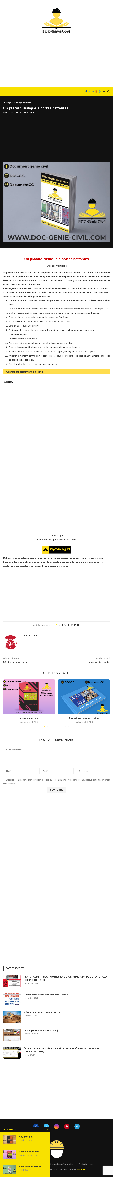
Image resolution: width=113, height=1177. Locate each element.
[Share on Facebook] (62, 625)
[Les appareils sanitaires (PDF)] (12, 1035)
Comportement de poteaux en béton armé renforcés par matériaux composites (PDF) (61, 1050)
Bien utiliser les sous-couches (84, 718)
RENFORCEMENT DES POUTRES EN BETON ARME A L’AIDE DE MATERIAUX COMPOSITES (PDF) (65, 978)
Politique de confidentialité (60, 1164)
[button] (7, 703)
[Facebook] (86, 91)
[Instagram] (93, 91)
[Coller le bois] (9, 1139)
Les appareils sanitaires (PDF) (41, 1030)
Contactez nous (86, 1164)
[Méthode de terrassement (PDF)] (12, 1017)
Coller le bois (26, 1136)
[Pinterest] (96, 91)
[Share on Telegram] (75, 625)
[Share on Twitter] (65, 625)
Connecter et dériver (30, 1166)
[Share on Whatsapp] (72, 625)
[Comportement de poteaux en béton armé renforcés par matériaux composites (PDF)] (12, 1053)
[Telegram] (100, 91)
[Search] (108, 91)
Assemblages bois (29, 718)
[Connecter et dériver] (9, 1169)
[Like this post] (59, 625)
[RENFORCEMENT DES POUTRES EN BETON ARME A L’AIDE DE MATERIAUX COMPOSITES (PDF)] (12, 981)
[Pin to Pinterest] (69, 625)
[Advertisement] (56, 60)
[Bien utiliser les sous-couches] (84, 696)
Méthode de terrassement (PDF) (42, 1012)
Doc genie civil (12, 112)
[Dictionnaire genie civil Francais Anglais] (12, 999)
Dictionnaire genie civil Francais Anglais (46, 994)
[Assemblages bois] (29, 696)
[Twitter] (89, 91)
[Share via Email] (78, 625)
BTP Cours (82, 1169)
